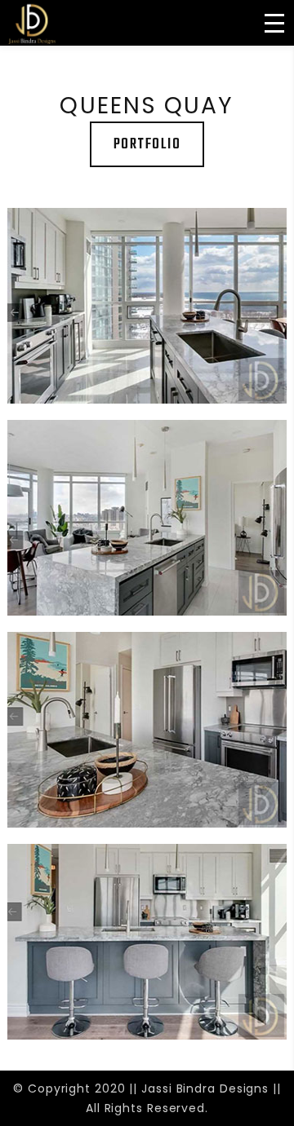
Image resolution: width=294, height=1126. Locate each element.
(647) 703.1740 (78, 59)
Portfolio (147, 145)
